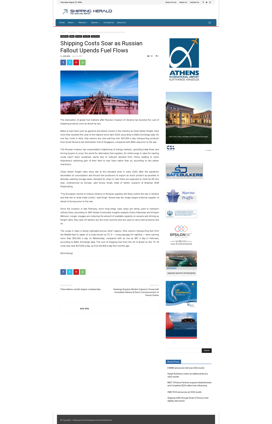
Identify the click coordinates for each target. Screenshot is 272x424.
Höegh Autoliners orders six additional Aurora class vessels (187, 375)
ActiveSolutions (105, 420)
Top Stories (95, 36)
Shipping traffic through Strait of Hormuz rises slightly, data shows (188, 399)
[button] (209, 22)
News (72, 36)
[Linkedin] (206, 2)
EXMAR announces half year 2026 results (185, 368)
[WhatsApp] (83, 62)
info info (66, 56)
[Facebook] (203, 2)
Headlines (72, 32)
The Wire (86, 36)
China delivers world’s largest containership (80, 289)
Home (62, 32)
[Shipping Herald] (87, 12)
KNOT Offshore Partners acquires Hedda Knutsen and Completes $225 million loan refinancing (189, 384)
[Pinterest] (76, 62)
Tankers (78, 36)
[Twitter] (210, 2)
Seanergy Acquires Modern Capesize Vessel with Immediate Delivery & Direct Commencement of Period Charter (136, 292)
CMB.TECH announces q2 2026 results (184, 392)
